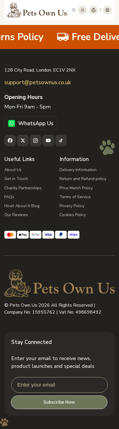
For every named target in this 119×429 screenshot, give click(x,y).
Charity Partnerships (23, 188)
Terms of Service (75, 197)
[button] (74, 10)
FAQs (9, 197)
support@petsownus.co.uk (37, 82)
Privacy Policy (72, 206)
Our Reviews (16, 215)
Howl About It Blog (22, 206)
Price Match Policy (76, 188)
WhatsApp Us (35, 123)
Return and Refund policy (83, 178)
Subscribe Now (59, 402)
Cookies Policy (73, 215)
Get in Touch (16, 178)
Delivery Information (78, 170)
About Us (13, 170)
